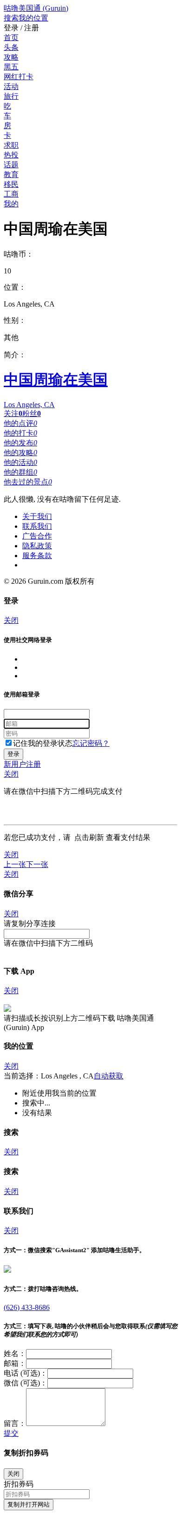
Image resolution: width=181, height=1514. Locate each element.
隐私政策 (37, 546)
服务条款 (37, 555)
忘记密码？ (91, 743)
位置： (15, 287)
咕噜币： (18, 254)
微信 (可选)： (25, 1383)
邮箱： (15, 1363)
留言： (15, 1423)
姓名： (15, 1353)
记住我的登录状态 (42, 743)
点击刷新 (89, 837)
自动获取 (108, 1076)
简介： (15, 355)
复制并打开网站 (28, 1504)
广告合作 (37, 536)
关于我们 (37, 516)
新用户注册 (22, 764)
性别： (15, 320)
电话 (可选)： (25, 1373)
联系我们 (37, 526)
